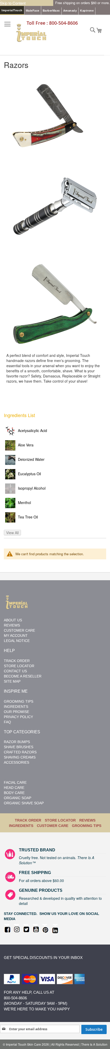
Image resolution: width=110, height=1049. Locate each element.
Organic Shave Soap (24, 803)
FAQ (7, 722)
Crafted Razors (20, 752)
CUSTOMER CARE (52, 826)
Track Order (17, 661)
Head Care (14, 788)
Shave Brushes (18, 747)
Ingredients (16, 706)
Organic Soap (17, 798)
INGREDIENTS (21, 826)
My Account (16, 635)
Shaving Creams (20, 757)
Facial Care (15, 782)
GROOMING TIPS (86, 826)
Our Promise (16, 712)
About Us (13, 620)
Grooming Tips (18, 701)
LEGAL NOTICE (17, 641)
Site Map (12, 681)
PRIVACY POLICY (18, 717)
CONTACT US (15, 671)
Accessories (16, 762)
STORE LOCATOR (19, 666)
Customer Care (19, 630)
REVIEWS (87, 820)
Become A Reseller (22, 676)
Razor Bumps (17, 742)
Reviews (12, 625)
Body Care (14, 793)
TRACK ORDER (28, 820)
